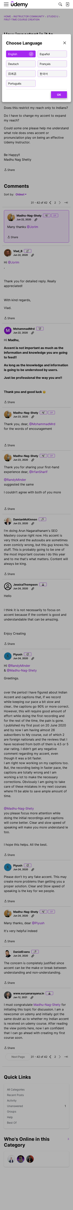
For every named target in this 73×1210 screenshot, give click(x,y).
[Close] (64, 43)
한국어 (44, 73)
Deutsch (13, 63)
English (12, 54)
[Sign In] (67, 4)
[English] (19, 4)
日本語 (12, 73)
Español (45, 54)
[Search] (60, 4)
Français (45, 63)
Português (14, 83)
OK (59, 94)
